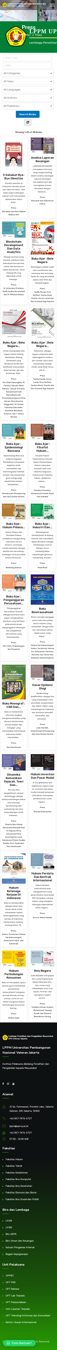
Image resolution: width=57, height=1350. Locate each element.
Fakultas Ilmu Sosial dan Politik (22, 1199)
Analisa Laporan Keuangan (42, 159)
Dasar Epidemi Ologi (42, 686)
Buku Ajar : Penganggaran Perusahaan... (13, 600)
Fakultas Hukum (14, 1159)
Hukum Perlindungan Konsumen (13, 974)
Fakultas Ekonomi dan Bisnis (21, 1192)
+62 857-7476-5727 (21, 1118)
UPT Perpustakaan (16, 1302)
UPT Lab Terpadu (15, 1295)
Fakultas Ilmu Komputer (18, 1179)
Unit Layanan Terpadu (18, 1309)
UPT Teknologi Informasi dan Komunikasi (28, 1315)
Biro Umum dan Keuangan (20, 1240)
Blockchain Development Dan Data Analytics (13, 247)
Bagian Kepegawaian (17, 1254)
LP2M (9, 1220)
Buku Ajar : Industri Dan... (42, 525)
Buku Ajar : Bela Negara (42, 260)
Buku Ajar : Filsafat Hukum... (42, 447)
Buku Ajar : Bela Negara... (14, 344)
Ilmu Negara (42, 970)
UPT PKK (11, 1282)
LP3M (9, 1227)
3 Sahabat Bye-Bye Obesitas (14, 176)
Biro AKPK (11, 1234)
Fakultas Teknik (14, 1166)
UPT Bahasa (12, 1288)
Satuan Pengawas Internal (20, 1247)
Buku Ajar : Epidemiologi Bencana (14, 447)
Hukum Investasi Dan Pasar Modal (42, 776)
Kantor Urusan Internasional (21, 1322)
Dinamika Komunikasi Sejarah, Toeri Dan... (13, 780)
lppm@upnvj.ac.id (19, 1126)
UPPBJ (9, 1275)
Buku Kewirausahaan (42, 610)
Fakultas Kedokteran (17, 1172)
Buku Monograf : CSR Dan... (13, 705)
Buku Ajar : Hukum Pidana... (14, 525)
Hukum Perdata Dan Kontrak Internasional (43, 877)
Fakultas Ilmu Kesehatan (19, 1186)
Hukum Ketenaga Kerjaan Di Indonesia (14, 893)
